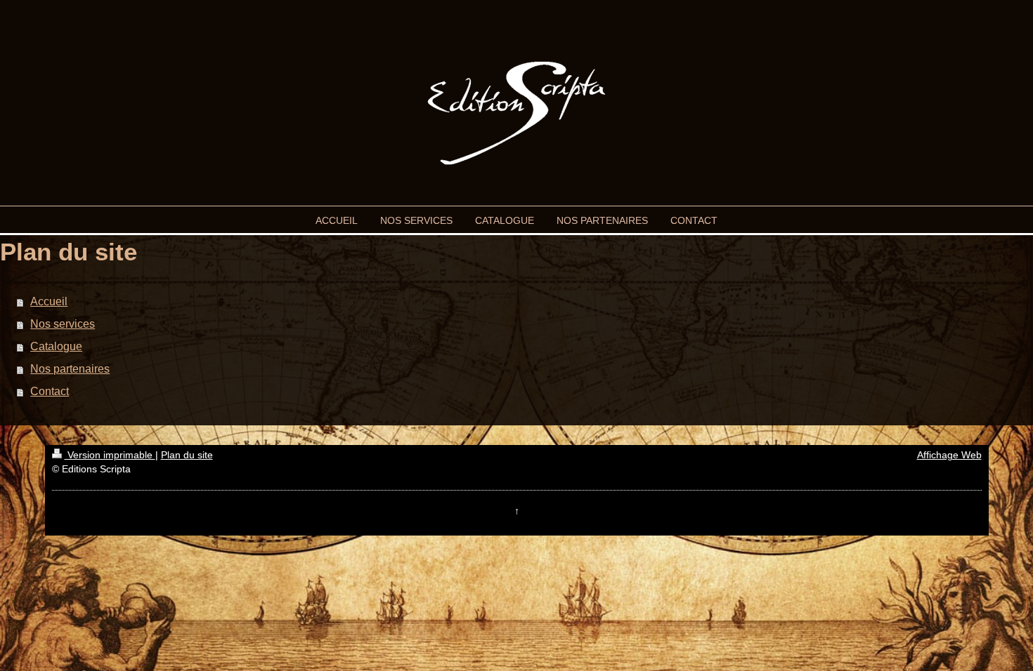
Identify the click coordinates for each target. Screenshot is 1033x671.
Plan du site (187, 454)
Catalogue (56, 346)
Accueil (48, 301)
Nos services (62, 324)
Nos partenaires (70, 369)
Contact (49, 391)
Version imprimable (110, 454)
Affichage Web (949, 454)
